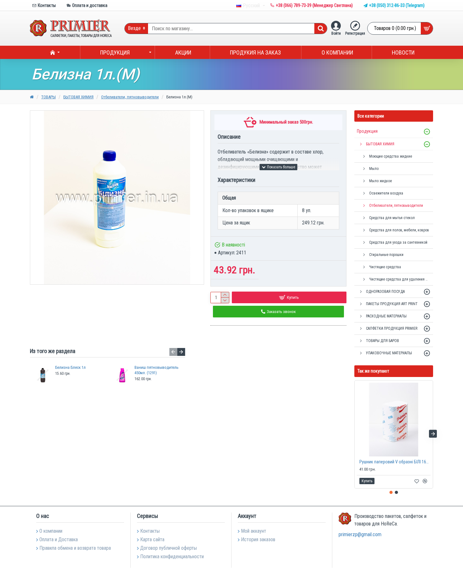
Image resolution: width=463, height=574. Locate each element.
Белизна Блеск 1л (70, 367)
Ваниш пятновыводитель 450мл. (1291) (156, 370)
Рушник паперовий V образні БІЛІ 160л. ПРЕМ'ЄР (395, 461)
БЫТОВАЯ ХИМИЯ (78, 97)
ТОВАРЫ (48, 97)
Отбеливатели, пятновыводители (130, 97)
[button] (173, 352)
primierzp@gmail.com (360, 534)
